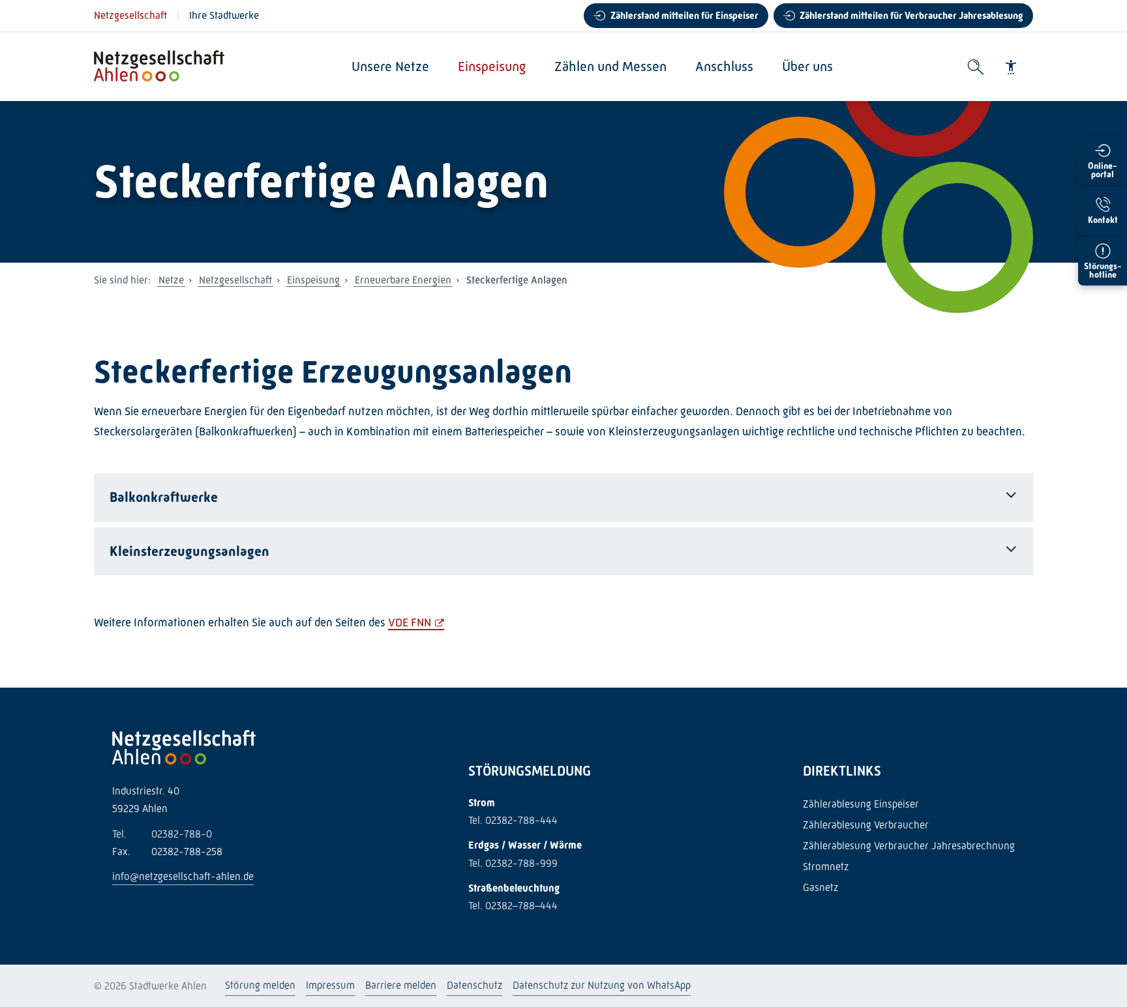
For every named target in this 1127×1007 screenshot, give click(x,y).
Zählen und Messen (610, 66)
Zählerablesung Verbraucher (866, 825)
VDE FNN (409, 622)
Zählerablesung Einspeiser (861, 804)
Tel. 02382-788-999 (513, 863)
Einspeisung (492, 66)
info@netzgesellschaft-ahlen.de (183, 876)
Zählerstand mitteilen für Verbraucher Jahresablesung (911, 16)
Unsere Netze (390, 66)
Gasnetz (820, 887)
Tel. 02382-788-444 (513, 820)
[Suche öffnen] (975, 67)
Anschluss (724, 66)
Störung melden (260, 985)
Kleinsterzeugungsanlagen (189, 551)
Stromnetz (826, 866)
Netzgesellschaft (130, 15)
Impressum (330, 985)
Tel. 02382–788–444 (513, 905)
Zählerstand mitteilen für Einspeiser (684, 16)
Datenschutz (474, 985)
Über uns (807, 66)
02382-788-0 (162, 834)
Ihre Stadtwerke (224, 15)
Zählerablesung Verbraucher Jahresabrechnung (909, 845)
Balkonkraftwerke (164, 497)
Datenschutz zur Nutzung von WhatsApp (602, 985)
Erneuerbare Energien (403, 280)
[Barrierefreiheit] (1011, 67)
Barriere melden (400, 985)
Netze (171, 280)
